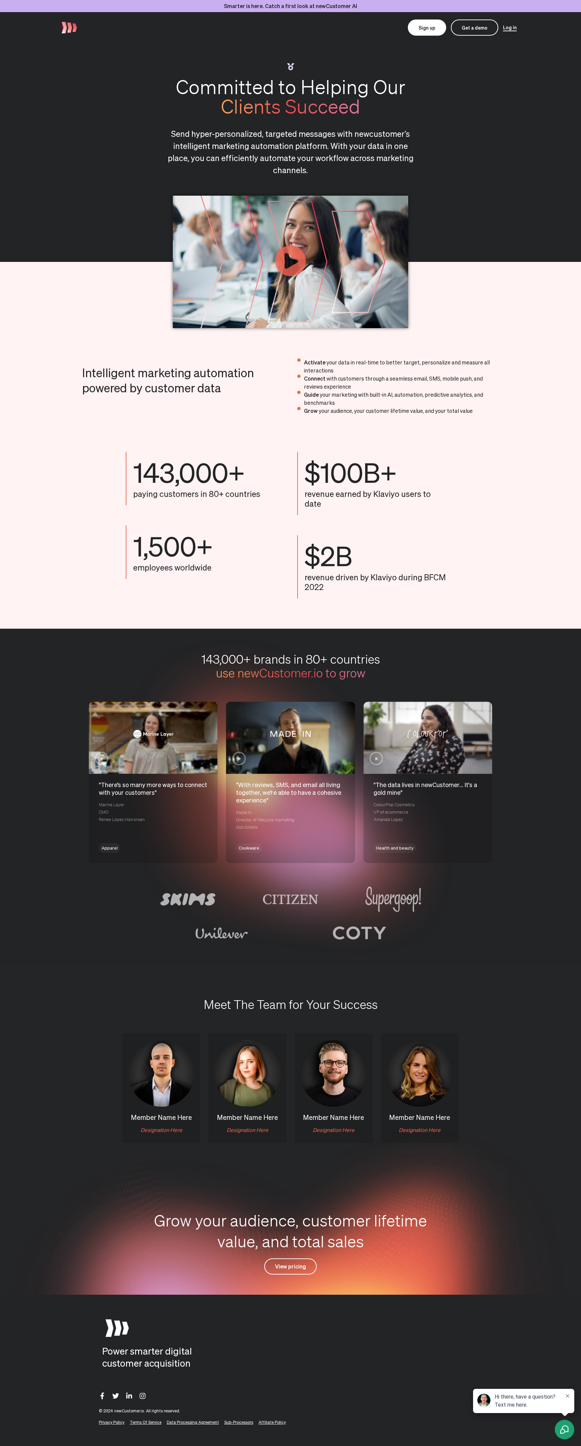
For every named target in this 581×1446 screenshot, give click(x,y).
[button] (290, 262)
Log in (510, 27)
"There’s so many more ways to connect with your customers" (153, 788)
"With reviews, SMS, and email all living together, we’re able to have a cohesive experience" (288, 792)
